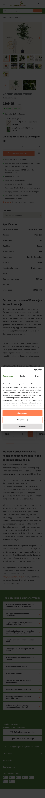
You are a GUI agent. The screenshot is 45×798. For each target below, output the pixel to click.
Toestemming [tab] (8, 376)
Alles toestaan (22, 413)
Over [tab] (37, 376)
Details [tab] (22, 376)
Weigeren (22, 426)
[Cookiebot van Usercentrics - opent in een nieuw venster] (32, 370)
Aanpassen (21, 420)
